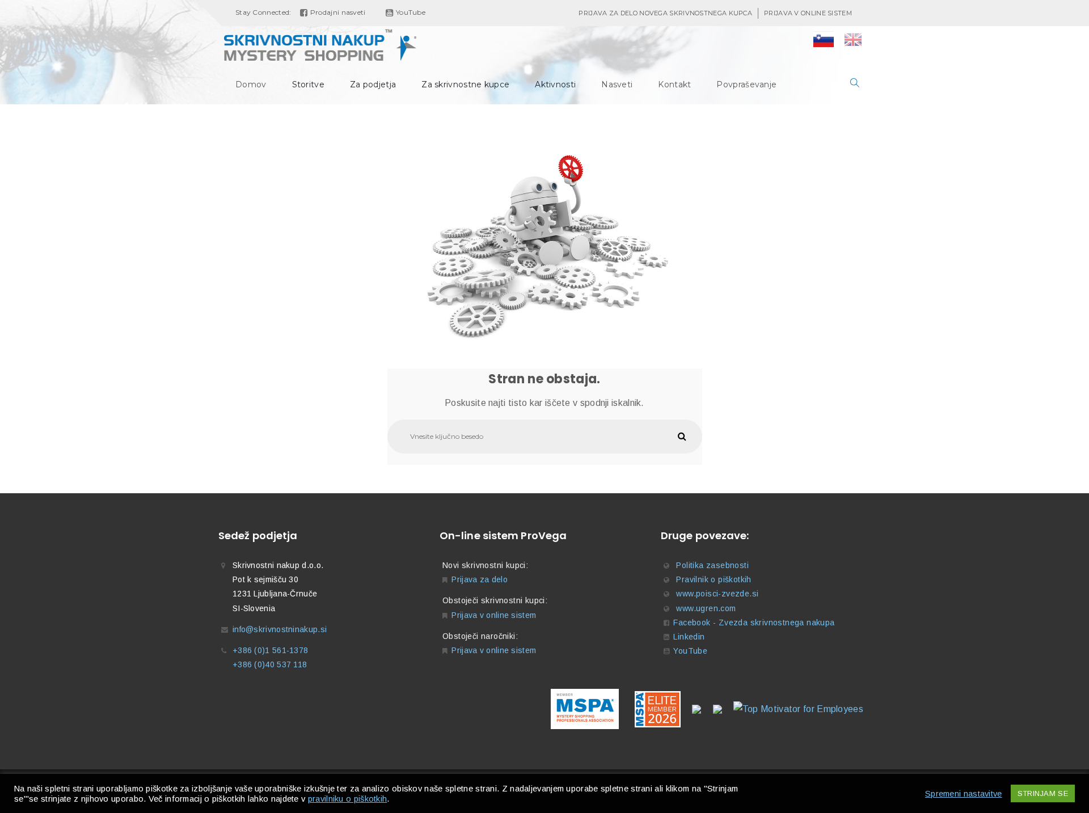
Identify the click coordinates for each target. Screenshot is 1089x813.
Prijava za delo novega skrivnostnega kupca (665, 13)
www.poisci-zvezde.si (717, 593)
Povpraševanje (746, 84)
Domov (251, 84)
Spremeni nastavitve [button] (963, 793)
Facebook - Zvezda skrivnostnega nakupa (753, 622)
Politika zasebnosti (712, 565)
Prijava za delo (479, 579)
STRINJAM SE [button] (1043, 793)
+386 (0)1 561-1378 (270, 650)
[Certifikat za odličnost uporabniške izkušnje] (717, 708)
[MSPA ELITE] (655, 708)
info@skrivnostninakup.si (280, 629)
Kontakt (674, 84)
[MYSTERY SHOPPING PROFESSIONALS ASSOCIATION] (584, 708)
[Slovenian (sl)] (823, 41)
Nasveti (616, 84)
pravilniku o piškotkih (347, 798)
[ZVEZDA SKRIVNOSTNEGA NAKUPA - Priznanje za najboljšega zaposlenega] (696, 708)
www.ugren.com (706, 608)
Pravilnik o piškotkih (713, 579)
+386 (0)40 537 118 (270, 664)
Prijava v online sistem (808, 13)
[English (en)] (853, 41)
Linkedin (688, 636)
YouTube (690, 650)
